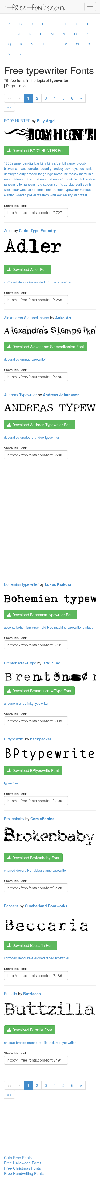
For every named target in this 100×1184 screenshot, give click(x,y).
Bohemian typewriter (21, 584)
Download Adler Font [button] (29, 269)
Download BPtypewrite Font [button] (35, 770)
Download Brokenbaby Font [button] (35, 857)
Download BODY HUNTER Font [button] (38, 150)
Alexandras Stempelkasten (26, 317)
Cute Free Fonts (18, 1157)
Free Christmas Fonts (22, 1168)
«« (9, 98)
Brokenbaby (14, 818)
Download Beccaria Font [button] (32, 945)
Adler (8, 230)
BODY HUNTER (17, 120)
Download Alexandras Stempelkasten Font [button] (47, 346)
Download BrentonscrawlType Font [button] (41, 690)
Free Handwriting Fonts (24, 1173)
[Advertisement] (50, 520)
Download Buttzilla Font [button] (31, 1029)
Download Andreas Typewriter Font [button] (41, 424)
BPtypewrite (14, 739)
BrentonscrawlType (20, 663)
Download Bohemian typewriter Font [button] (42, 614)
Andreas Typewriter (20, 394)
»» (9, 107)
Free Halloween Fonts (22, 1162)
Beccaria (11, 905)
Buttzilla (10, 993)
